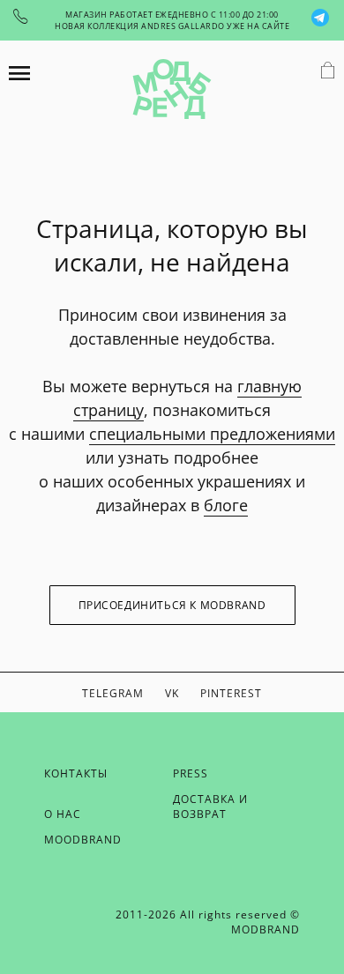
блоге (226, 505)
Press (190, 773)
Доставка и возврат (210, 807)
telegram (113, 693)
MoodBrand (83, 839)
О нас (62, 814)
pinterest (231, 693)
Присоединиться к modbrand (172, 605)
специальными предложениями (212, 433)
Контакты (76, 773)
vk (172, 693)
